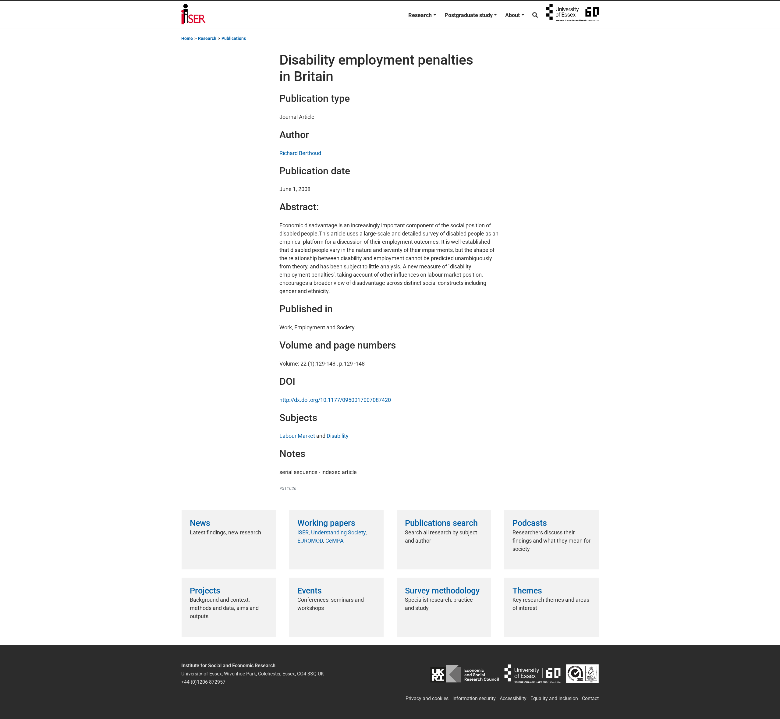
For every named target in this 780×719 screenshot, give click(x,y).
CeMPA (334, 540)
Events (309, 591)
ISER (303, 532)
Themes (527, 591)
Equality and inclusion (554, 698)
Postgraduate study (469, 15)
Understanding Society (338, 532)
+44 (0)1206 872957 (203, 682)
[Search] (535, 15)
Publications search (441, 523)
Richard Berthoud (300, 153)
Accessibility (513, 698)
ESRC (464, 673)
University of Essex (572, 15)
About (512, 15)
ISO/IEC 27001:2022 (582, 673)
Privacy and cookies (427, 698)
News (200, 523)
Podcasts (529, 523)
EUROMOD (310, 540)
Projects (205, 591)
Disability (338, 436)
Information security (474, 698)
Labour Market (297, 436)
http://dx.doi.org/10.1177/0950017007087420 (335, 400)
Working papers (326, 523)
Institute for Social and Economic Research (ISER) (193, 15)
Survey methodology (442, 591)
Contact (590, 698)
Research (420, 15)
